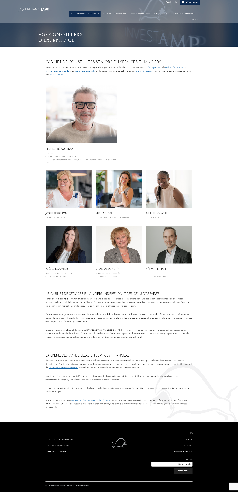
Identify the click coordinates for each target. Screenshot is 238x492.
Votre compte (192, 2)
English (168, 2)
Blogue (165, 14)
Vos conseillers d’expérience (85, 14)
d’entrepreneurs (154, 67)
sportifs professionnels (85, 71)
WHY (156, 14)
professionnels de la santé (57, 71)
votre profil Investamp (183, 14)
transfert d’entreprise (143, 71)
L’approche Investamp (140, 14)
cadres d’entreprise (174, 67)
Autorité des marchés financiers (63, 368)
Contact (194, 20)
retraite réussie (56, 74)
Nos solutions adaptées (114, 14)
